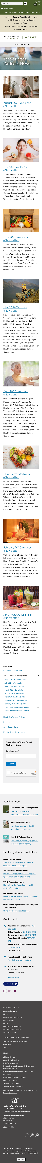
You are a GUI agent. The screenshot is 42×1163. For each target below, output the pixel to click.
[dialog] (21, 1153)
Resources (8, 666)
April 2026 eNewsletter (14, 693)
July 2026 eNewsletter (13, 683)
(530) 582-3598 (30, 932)
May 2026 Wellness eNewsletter (15, 309)
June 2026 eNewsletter (14, 686)
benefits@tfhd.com (10, 1093)
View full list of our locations (19, 960)
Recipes (6, 722)
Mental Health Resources (13, 732)
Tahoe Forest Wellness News (15, 676)
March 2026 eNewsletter (14, 697)
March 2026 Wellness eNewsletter (16, 476)
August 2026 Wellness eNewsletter (17, 104)
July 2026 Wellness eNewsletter (15, 168)
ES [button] (39, 4)
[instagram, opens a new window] (10, 991)
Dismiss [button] (21, 1159)
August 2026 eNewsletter (15, 679)
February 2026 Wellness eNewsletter (18, 549)
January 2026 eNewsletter (15, 704)
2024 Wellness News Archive (16, 711)
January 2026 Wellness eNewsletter (17, 616)
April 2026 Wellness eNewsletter (15, 393)
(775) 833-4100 (14, 947)
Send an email (13, 977)
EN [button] (35, 4)
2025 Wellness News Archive (16, 707)
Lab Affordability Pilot (12, 671)
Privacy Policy (33, 1153)
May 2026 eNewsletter (14, 690)
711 (22, 950)
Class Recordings (10, 727)
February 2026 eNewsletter (15, 700)
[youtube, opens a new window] (15, 991)
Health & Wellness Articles (14, 717)
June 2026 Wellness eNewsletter (15, 239)
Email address (12, 751)
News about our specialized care (16, 911)
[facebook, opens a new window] (5, 991)
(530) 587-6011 (29, 935)
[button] (7, 8)
